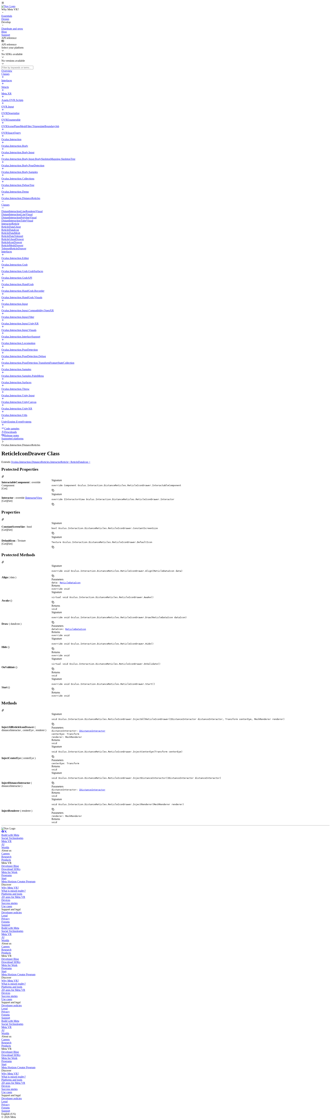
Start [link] (3, 878)
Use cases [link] (6, 906)
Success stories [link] (9, 903)
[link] (8, 6)
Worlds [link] (5, 847)
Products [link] (6, 859)
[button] (165, 3)
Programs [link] (6, 875)
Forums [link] (5, 921)
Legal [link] (4, 915)
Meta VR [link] (6, 841)
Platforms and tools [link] (11, 893)
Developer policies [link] (11, 912)
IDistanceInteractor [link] (92, 731)
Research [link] (6, 856)
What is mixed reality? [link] (13, 890)
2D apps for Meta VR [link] (13, 897)
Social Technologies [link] (12, 838)
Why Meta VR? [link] (10, 887)
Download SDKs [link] (10, 869)
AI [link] (2, 844)
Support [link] (5, 924)
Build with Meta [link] (10, 835)
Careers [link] (5, 853)
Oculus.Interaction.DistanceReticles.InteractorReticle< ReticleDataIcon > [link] (50, 461)
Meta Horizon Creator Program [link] (18, 881)
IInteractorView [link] (33, 497)
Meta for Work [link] (9, 872)
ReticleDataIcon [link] (70, 582)
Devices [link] (5, 900)
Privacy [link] (5, 918)
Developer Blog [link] (10, 866)
